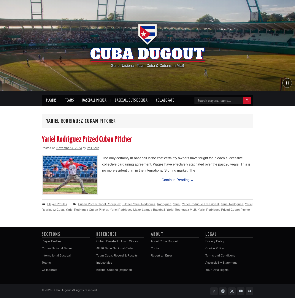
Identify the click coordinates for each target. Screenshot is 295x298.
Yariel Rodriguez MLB (181, 209)
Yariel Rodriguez (232, 204)
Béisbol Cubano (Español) (114, 269)
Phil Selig (93, 148)
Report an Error (161, 255)
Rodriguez (164, 204)
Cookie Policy (214, 248)
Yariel (176, 204)
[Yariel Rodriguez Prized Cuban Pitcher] (70, 175)
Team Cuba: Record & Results (117, 255)
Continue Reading (178, 180)
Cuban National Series (57, 248)
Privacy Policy (214, 241)
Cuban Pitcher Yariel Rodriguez (99, 204)
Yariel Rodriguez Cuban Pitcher (87, 209)
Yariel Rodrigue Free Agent (200, 204)
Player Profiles (57, 204)
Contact (156, 248)
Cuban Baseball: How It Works (117, 241)
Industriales (104, 262)
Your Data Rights (216, 269)
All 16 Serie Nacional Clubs (114, 248)
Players (51, 100)
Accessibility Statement (221, 262)
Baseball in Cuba (94, 100)
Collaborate (165, 100)
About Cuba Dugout (164, 241)
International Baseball (56, 255)
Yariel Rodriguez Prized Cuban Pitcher (87, 139)
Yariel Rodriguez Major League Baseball (137, 209)
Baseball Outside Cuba (131, 100)
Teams (69, 100)
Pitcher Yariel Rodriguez (138, 204)
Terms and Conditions (220, 255)
